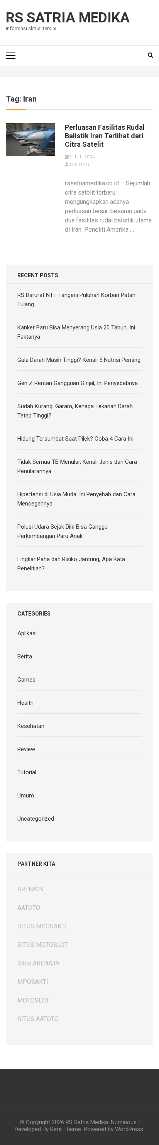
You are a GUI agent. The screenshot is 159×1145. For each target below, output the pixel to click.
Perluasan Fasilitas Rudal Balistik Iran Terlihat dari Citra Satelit (105, 135)
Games (26, 679)
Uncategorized (35, 818)
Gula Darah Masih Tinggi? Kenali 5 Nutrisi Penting (78, 359)
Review (26, 749)
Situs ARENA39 (38, 963)
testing (79, 164)
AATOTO (28, 907)
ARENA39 (30, 889)
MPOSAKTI (32, 982)
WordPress (129, 1129)
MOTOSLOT (33, 1000)
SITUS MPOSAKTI (42, 926)
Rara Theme (65, 1129)
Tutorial (26, 772)
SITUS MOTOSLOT (42, 944)
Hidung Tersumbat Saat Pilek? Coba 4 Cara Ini (75, 438)
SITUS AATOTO (38, 1019)
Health (25, 702)
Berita (24, 656)
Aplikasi (27, 633)
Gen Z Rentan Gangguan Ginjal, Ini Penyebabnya (77, 383)
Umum (25, 795)
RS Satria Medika (68, 18)
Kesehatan (30, 726)
